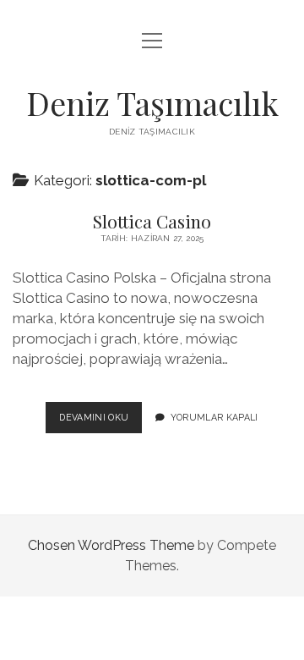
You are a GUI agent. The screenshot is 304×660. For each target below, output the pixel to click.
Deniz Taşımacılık (152, 102)
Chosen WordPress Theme (111, 545)
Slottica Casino (152, 221)
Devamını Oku (100, 422)
